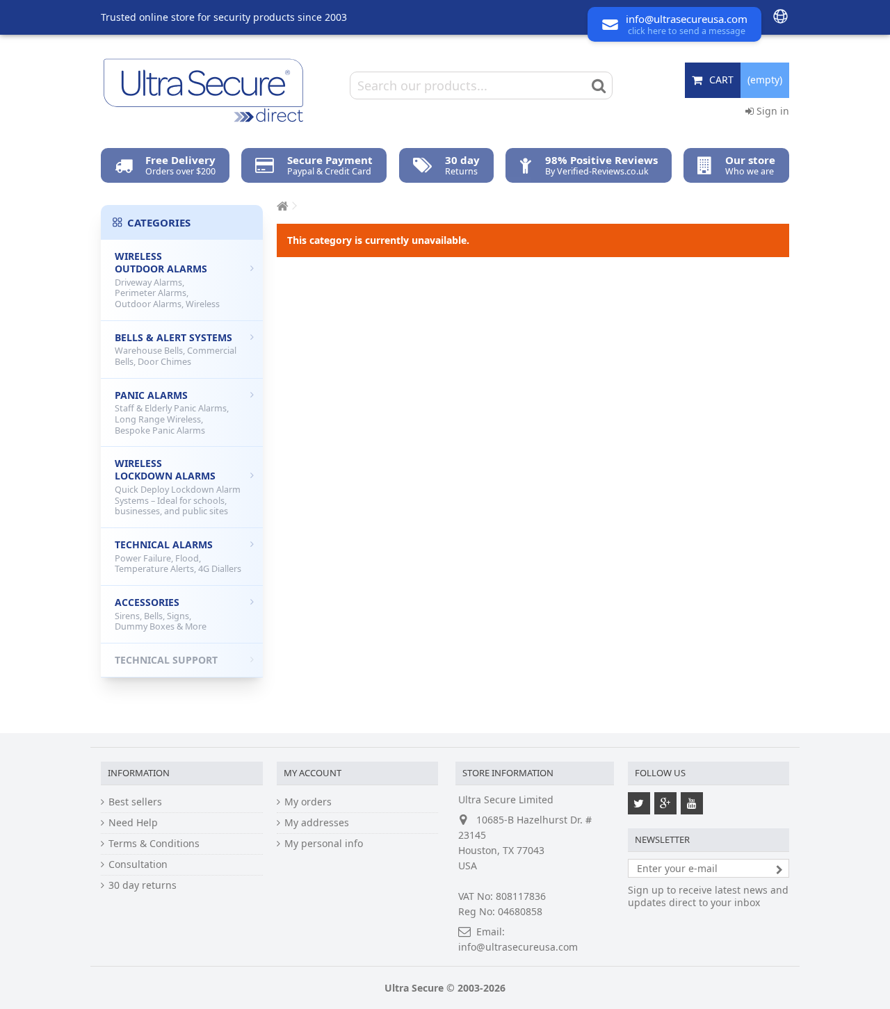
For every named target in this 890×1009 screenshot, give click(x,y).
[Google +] (665, 803)
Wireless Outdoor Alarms (167, 279)
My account (312, 772)
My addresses (316, 823)
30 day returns (142, 885)
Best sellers (135, 802)
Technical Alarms (178, 556)
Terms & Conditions (154, 843)
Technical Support (166, 659)
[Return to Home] (281, 206)
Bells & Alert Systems (175, 349)
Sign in (771, 110)
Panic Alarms (172, 412)
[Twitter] (639, 803)
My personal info (323, 843)
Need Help (133, 823)
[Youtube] (692, 803)
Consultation (138, 864)
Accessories (161, 614)
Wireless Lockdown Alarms (178, 487)
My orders (308, 802)
